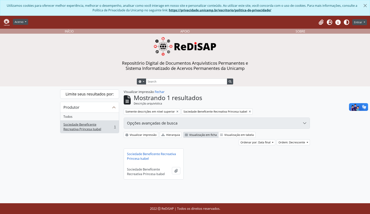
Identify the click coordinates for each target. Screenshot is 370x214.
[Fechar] (365, 5)
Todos (67, 117)
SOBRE (300, 31)
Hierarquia (172, 135)
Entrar (358, 22)
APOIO (185, 31)
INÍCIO (69, 31)
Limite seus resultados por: (90, 94)
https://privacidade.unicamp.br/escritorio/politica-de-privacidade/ (220, 10)
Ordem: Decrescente (292, 142)
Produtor (71, 107)
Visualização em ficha (202, 135)
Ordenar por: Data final (255, 142)
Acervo (19, 22)
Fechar (160, 92)
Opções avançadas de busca (152, 123)
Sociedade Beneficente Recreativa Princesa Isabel (89, 126)
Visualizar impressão (142, 135)
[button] (321, 22)
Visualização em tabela (239, 135)
